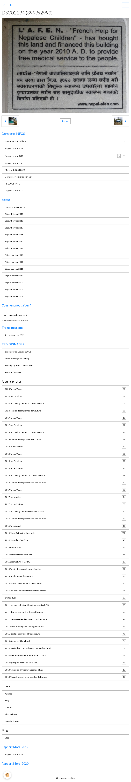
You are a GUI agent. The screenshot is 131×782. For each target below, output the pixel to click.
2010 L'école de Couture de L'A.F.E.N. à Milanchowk (65, 648)
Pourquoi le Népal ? (14, 372)
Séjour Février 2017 (14, 227)
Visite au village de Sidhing (17, 358)
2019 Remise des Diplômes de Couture (65, 439)
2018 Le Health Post (65, 468)
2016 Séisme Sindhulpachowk (65, 554)
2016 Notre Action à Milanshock (65, 533)
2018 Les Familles (65, 461)
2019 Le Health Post (65, 446)
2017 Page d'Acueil (65, 490)
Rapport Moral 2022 (14, 190)
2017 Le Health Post (65, 504)
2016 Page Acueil (65, 526)
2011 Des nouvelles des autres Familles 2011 (65, 619)
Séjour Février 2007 (14, 289)
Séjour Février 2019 (14, 214)
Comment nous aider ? (15, 141)
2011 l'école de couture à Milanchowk (65, 633)
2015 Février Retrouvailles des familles (65, 569)
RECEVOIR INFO (12, 183)
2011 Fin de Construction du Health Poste (65, 612)
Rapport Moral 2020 (14, 148)
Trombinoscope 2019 (14, 335)
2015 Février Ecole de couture (65, 576)
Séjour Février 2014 (14, 248)
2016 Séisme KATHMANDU (65, 561)
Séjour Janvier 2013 (14, 255)
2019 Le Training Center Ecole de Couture (65, 432)
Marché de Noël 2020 (15, 170)
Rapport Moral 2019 (14, 156)
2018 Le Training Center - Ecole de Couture (65, 475)
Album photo (11, 714)
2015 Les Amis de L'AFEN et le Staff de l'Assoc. (65, 590)
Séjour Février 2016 (14, 234)
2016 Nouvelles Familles (65, 540)
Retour (65, 121)
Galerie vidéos (12, 721)
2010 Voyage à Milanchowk (65, 641)
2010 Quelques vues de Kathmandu (65, 662)
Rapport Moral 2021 (14, 163)
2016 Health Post (65, 547)
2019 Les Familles (65, 425)
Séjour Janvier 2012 (14, 262)
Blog (7, 700)
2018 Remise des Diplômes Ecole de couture (65, 482)
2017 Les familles (65, 497)
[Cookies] (7, 775)
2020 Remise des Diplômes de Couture (65, 410)
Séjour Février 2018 (14, 220)
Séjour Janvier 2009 (14, 282)
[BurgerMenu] (125, 4)
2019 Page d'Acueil (65, 418)
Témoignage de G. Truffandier (19, 365)
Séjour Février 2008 (14, 296)
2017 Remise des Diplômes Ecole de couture (65, 518)
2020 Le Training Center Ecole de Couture (65, 403)
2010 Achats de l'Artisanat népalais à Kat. (65, 670)
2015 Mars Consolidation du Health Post (65, 583)
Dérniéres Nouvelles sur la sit (18, 176)
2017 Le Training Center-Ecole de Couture (65, 511)
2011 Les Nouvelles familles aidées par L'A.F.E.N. (65, 605)
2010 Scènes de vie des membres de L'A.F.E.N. (65, 655)
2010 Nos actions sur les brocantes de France (65, 677)
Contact (8, 707)
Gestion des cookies (65, 778)
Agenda (8, 693)
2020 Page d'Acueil (65, 389)
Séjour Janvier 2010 (14, 275)
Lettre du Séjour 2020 (15, 207)
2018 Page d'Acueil (65, 454)
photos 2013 (65, 597)
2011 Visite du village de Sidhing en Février (65, 626)
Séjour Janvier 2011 (14, 269)
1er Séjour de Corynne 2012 (18, 351)
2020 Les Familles (65, 396)
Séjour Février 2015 (14, 241)
